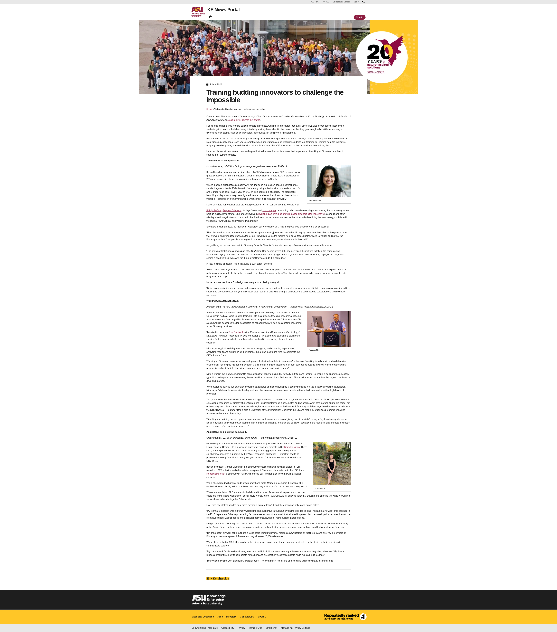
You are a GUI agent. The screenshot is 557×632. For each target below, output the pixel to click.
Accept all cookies (381, 623)
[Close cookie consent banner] (551, 620)
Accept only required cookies (414, 623)
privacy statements (222, 622)
